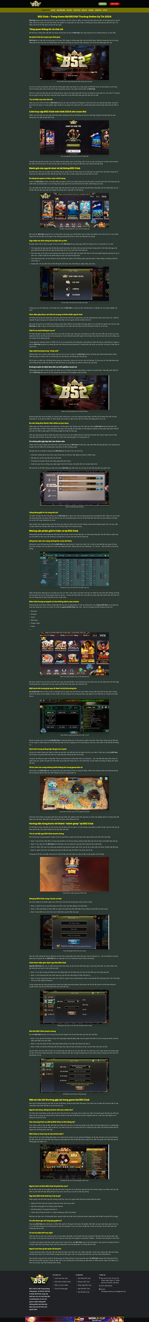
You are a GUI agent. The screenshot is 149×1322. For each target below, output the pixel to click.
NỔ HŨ (105, 10)
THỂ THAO (77, 10)
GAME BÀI (98, 10)
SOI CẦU (69, 10)
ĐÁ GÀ (53, 10)
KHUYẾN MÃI (61, 10)
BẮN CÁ (84, 10)
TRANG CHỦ (46, 10)
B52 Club (32, 20)
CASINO (91, 10)
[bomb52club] (37, 4)
